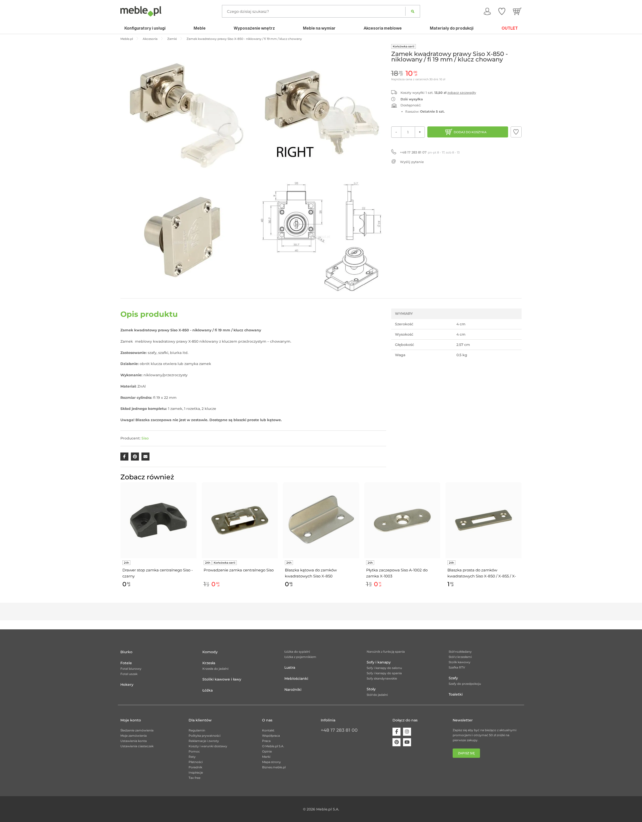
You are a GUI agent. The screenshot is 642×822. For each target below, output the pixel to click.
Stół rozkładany (460, 651)
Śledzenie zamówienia (136, 730)
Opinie (267, 751)
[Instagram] (407, 732)
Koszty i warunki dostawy (208, 746)
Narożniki (292, 689)
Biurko (126, 652)
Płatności (196, 762)
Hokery (126, 684)
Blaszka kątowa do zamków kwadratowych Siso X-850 (311, 573)
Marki (266, 757)
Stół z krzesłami (460, 657)
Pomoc (194, 751)
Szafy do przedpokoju (465, 684)
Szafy (453, 678)
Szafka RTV (457, 667)
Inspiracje (196, 772)
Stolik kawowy (459, 662)
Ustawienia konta (133, 741)
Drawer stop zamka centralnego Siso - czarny (157, 573)
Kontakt (268, 730)
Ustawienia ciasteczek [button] (136, 746)
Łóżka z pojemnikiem (300, 657)
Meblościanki (296, 678)
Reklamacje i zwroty (204, 741)
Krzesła (208, 663)
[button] (516, 131)
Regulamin (197, 730)
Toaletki (456, 694)
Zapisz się (466, 753)
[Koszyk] (517, 11)
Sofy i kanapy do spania (384, 673)
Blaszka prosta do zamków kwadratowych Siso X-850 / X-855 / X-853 (481, 573)
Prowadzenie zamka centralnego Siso (239, 570)
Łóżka (207, 690)
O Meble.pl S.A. (273, 746)
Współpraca (271, 735)
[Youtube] (407, 742)
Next (523, 541)
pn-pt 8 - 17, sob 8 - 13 (430, 152)
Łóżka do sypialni (297, 651)
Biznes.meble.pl (274, 767)
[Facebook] (396, 732)
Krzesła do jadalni (215, 668)
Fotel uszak (128, 674)
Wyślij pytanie (412, 162)
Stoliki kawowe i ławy (221, 679)
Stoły (371, 689)
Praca (266, 741)
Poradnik (195, 767)
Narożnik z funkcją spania (386, 651)
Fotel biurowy (130, 668)
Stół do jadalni (377, 695)
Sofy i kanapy (379, 662)
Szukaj (413, 11)
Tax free (194, 778)
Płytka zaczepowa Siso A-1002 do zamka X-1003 (397, 573)
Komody (210, 652)
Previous (119, 541)
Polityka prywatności (204, 735)
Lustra (289, 667)
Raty (192, 757)
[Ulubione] (501, 11)
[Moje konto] (487, 11)
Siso (145, 438)
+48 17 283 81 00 (339, 730)
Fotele (126, 663)
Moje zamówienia (133, 735)
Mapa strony (271, 762)
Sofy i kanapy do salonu (384, 668)
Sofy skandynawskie (382, 678)
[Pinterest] (396, 742)
